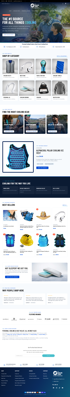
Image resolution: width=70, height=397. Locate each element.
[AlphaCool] (5, 319)
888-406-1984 (10, 1)
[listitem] (35, 1)
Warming (58, 10)
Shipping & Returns (18, 376)
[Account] (62, 3)
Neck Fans (3, 378)
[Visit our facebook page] (2, 1)
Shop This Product (42, 167)
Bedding (52, 10)
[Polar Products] (47, 319)
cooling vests (9, 334)
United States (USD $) (5, 3)
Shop (10, 10)
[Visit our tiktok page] (5, 1)
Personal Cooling (26, 10)
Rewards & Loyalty (18, 385)
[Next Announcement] (45, 1)
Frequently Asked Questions (20, 380)
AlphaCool (3, 385)
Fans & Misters (35, 10)
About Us (45, 373)
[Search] (67, 3)
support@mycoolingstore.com (17, 1)
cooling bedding (33, 334)
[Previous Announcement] (25, 1)
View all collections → (62, 56)
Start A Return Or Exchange (20, 383)
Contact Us (17, 373)
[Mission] (31, 319)
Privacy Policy (45, 378)
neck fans (15, 334)
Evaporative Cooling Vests (6, 376)
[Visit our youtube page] (6, 1)
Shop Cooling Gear (8, 34)
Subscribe (48, 355)
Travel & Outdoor (44, 10)
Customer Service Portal (19, 378)
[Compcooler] (14, 319)
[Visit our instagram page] (3, 1)
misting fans (19, 334)
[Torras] (39, 319)
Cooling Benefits (32, 373)
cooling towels (25, 334)
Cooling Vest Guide (32, 376)
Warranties (45, 376)
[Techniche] (64, 319)
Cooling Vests (16, 10)
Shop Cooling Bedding (12, 276)
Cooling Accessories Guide (34, 378)
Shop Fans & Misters (22, 34)
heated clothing (42, 334)
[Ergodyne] (22, 319)
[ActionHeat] (56, 319)
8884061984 (56, 381)
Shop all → (65, 205)
